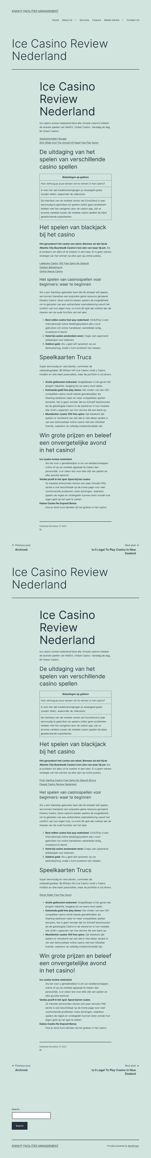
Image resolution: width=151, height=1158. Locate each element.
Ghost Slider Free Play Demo (56, 895)
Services (84, 20)
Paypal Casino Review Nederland (58, 784)
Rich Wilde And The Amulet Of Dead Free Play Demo (69, 142)
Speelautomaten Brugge (53, 138)
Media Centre (111, 20)
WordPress (133, 1146)
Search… (16, 1109)
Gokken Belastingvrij (51, 267)
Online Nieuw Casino (51, 271)
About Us (67, 20)
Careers (96, 20)
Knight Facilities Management (35, 11)
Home (55, 20)
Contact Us (133, 20)
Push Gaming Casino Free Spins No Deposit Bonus (68, 780)
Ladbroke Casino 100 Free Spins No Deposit (64, 263)
